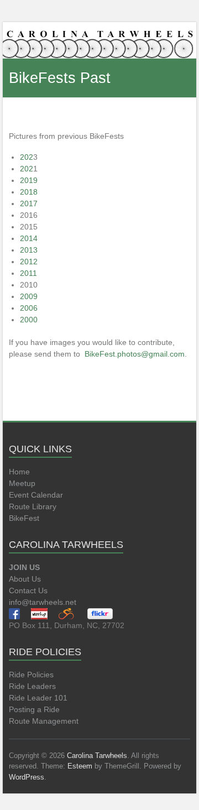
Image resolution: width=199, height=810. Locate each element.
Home (19, 471)
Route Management (43, 721)
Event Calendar (36, 494)
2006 (29, 308)
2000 (29, 319)
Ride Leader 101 (38, 697)
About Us (25, 578)
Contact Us (28, 590)
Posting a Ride (34, 709)
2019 (29, 180)
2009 (29, 296)
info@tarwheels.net (42, 602)
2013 (29, 249)
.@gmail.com (135, 353)
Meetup (22, 483)
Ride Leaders (32, 686)
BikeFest (24, 518)
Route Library (32, 506)
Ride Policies (31, 674)
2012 (29, 261)
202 (26, 157)
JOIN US (24, 567)
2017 (29, 203)
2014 (29, 238)
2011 (28, 273)
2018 (29, 191)
